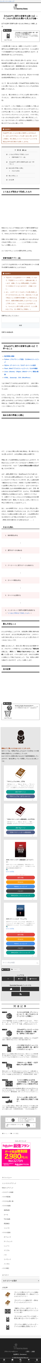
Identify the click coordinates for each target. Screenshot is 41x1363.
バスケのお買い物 (7, 1201)
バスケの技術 (6, 1232)
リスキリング (16, 969)
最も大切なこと (13, 175)
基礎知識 (7, 1210)
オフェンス (7, 1237)
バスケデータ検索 (7, 1192)
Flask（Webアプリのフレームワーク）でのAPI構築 (20, 368)
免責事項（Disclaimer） (20, 1354)
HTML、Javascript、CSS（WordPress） (17, 377)
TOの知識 (7, 1219)
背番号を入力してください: (10, 315)
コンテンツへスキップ (7, 1)
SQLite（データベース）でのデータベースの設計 (20, 365)
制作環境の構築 (9, 356)
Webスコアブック (7, 1188)
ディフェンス (8, 1241)
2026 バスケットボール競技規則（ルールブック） (20, 861)
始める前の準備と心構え (16, 168)
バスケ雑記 (6, 969)
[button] (37, 963)
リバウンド (7, 1259)
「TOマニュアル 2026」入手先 (15, 781)
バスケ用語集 (6, 1196)
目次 (19, 150)
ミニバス (7, 1228)
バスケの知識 (6, 1205)
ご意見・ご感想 (30, 1351)
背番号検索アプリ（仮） (19, 157)
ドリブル (7, 1250)
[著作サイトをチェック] (11, 989)
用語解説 (7, 1223)
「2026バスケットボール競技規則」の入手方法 (20, 819)
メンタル (7, 1264)
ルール (6, 1214)
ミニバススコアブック (9, 1183)
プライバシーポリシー (11, 1351)
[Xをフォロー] (30, 989)
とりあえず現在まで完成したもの (19, 154)
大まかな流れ (16, 171)
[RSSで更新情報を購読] (20, 994)
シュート (7, 1246)
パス (5, 1255)
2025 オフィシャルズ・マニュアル (16, 919)
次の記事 (11, 180)
